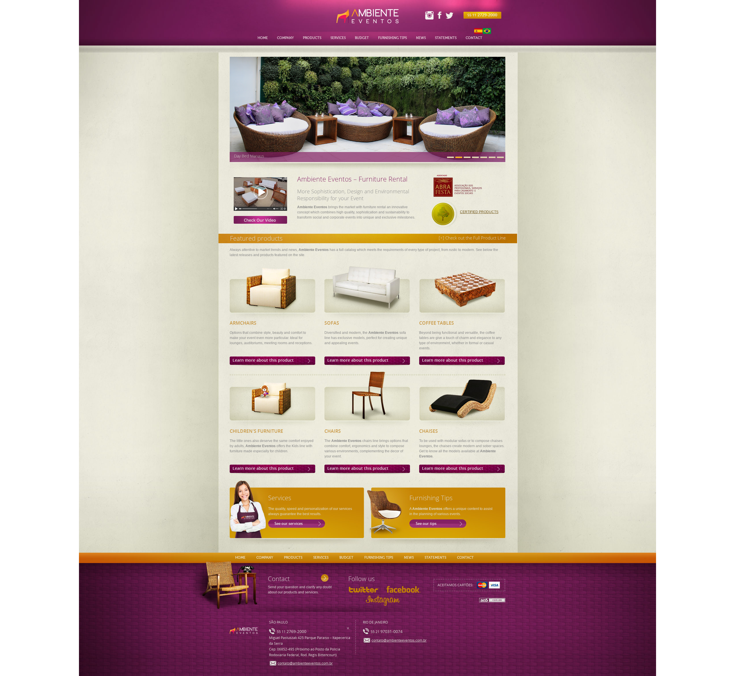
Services (338, 38)
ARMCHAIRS (243, 323)
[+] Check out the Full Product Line (472, 237)
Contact (474, 38)
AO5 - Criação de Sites (492, 600)
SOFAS (331, 323)
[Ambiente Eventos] (367, 16)
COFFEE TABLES (436, 323)
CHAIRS (332, 431)
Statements (446, 38)
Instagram (429, 15)
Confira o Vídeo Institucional (263, 197)
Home (263, 38)
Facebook (439, 15)
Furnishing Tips (392, 38)
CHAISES (428, 431)
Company (285, 38)
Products (312, 38)
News (421, 38)
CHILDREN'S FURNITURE (256, 431)
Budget (362, 38)
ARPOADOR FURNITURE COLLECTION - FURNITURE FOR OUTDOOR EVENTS (302, 156)
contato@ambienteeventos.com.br (305, 663)
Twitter (449, 15)
